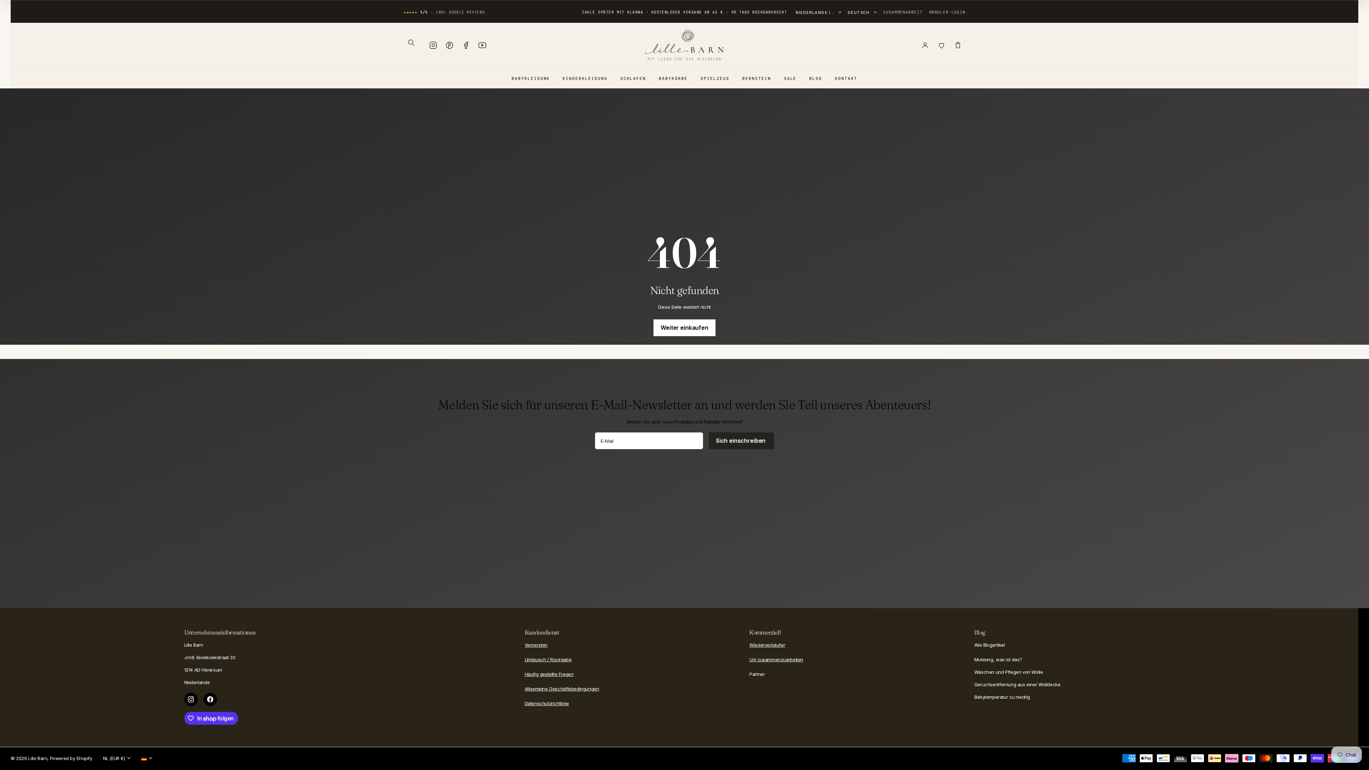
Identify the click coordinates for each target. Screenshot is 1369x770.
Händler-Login (947, 12)
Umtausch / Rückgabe (548, 659)
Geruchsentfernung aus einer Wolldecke (1017, 684)
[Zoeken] (411, 42)
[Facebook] (465, 45)
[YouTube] (482, 45)
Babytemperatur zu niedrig (1002, 697)
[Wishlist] (941, 45)
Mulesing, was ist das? (998, 659)
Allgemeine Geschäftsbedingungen (562, 689)
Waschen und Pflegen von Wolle (1008, 672)
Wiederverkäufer (767, 645)
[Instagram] (433, 45)
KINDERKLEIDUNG (585, 78)
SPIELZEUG (715, 78)
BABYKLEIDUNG (531, 78)
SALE (790, 78)
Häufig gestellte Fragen (549, 674)
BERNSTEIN (756, 78)
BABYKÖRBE (673, 78)
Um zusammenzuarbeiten (776, 659)
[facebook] (210, 699)
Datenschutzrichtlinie (547, 703)
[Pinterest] (449, 45)
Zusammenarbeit (902, 12)
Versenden (536, 645)
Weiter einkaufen (684, 327)
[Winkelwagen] (957, 45)
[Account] (925, 45)
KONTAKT (846, 78)
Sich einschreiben (741, 440)
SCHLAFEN (633, 78)
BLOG (815, 78)
